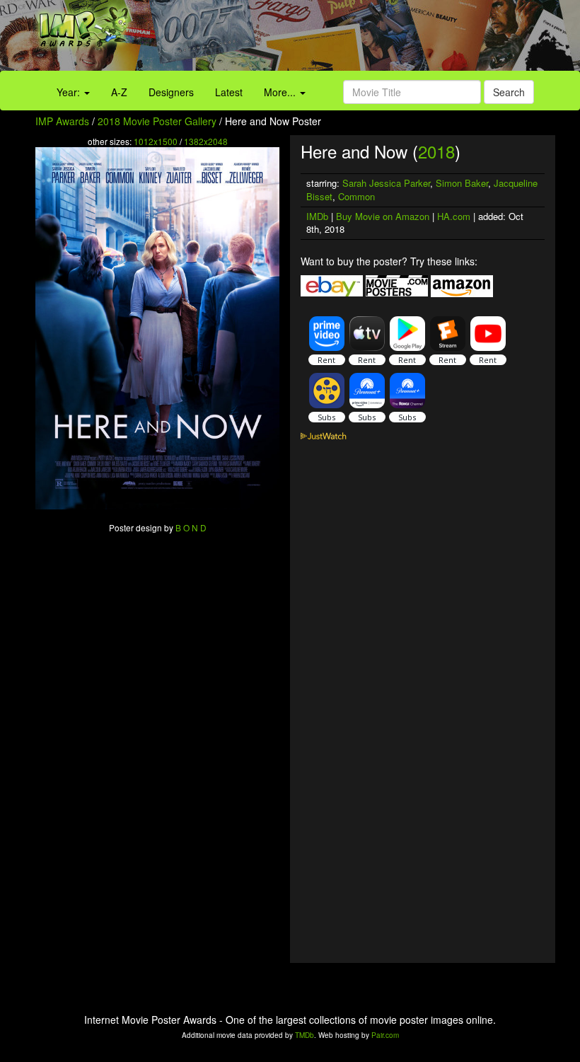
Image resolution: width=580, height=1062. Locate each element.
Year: (70, 92)
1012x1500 (156, 141)
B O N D (191, 527)
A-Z (119, 92)
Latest (229, 92)
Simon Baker (462, 183)
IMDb (317, 216)
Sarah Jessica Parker (386, 183)
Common (356, 196)
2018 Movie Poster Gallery (157, 121)
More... (281, 92)
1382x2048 (206, 141)
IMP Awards (62, 121)
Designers (171, 92)
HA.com (453, 216)
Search (509, 92)
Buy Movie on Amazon (382, 216)
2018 (436, 151)
